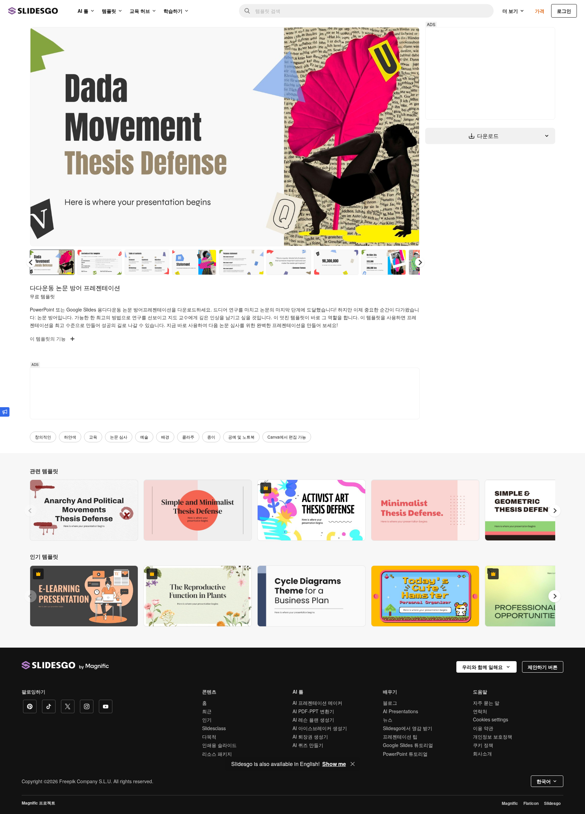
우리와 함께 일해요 (482, 667)
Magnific (510, 803)
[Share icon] (408, 38)
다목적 (209, 736)
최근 (207, 711)
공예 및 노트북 (241, 437)
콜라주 (188, 437)
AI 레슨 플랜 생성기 (313, 719)
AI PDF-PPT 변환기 (313, 711)
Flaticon (531, 803)
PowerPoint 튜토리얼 (405, 754)
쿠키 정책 (483, 745)
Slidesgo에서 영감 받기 (407, 728)
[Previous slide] (30, 511)
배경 (165, 437)
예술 (144, 437)
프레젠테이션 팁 (400, 736)
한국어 (544, 781)
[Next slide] (409, 137)
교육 (93, 437)
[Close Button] (353, 764)
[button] (420, 262)
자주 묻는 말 (486, 702)
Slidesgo (552, 803)
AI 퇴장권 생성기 (310, 736)
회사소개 (482, 753)
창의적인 (43, 437)
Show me (334, 764)
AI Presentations (400, 711)
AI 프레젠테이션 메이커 (317, 702)
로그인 (564, 10)
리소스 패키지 (217, 754)
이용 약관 (483, 728)
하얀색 (70, 437)
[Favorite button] (390, 38)
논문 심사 (118, 437)
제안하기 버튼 (543, 667)
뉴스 (387, 719)
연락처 (480, 711)
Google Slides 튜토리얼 (408, 745)
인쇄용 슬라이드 (219, 745)
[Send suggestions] (4, 412)
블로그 (390, 702)
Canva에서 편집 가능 (286, 437)
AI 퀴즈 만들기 (307, 745)
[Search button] (247, 11)
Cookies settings (490, 719)
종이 (211, 437)
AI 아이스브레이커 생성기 (319, 728)
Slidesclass (214, 728)
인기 (207, 719)
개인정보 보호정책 (492, 736)
